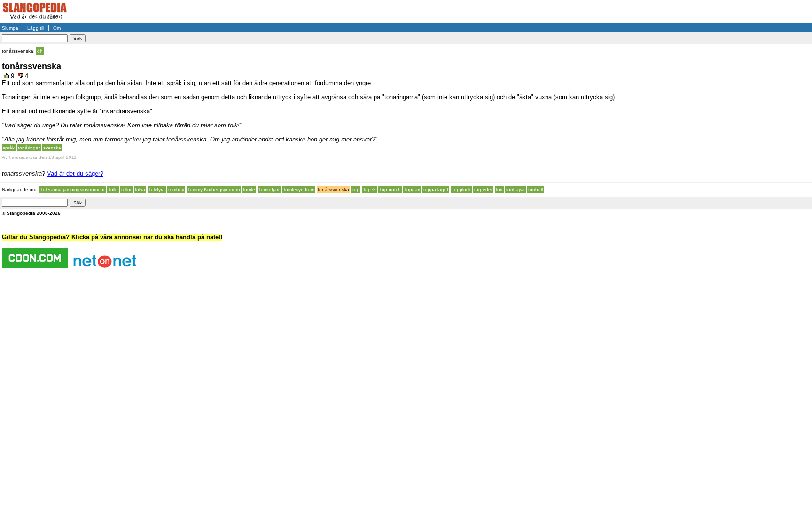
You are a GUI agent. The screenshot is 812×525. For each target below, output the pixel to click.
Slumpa (10, 28)
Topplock (461, 189)
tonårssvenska (333, 189)
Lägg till (35, 28)
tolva (140, 189)
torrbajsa (515, 189)
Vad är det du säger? (75, 173)
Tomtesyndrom (298, 189)
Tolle (113, 189)
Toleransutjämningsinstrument (72, 189)
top (355, 189)
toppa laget (435, 189)
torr (499, 189)
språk (9, 147)
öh (40, 51)
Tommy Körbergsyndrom (213, 189)
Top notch (390, 189)
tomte (249, 189)
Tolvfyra (156, 189)
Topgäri (412, 189)
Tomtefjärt (269, 189)
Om (57, 28)
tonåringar (29, 147)
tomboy (176, 189)
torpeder (483, 189)
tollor (126, 189)
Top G (369, 189)
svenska (52, 147)
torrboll (535, 189)
